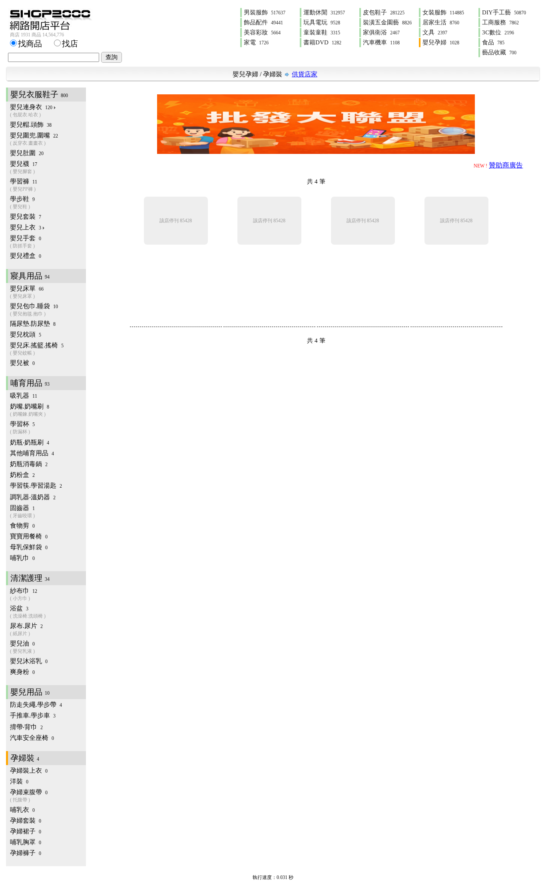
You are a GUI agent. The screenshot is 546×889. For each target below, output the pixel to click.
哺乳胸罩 (25, 842)
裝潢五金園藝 (387, 22)
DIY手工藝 (504, 12)
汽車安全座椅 (32, 737)
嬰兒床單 (27, 292)
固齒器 (22, 511)
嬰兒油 (22, 647)
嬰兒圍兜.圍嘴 (34, 139)
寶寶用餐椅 (29, 536)
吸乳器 (23, 395)
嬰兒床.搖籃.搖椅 (37, 349)
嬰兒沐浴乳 (29, 661)
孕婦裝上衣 (29, 770)
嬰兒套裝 (25, 216)
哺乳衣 (22, 809)
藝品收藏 (499, 52)
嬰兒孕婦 (440, 42)
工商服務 (500, 22)
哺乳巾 (22, 557)
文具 (434, 32)
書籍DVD (322, 42)
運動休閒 (324, 12)
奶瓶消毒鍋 (29, 463)
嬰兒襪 (23, 167)
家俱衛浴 (381, 32)
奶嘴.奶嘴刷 (29, 410)
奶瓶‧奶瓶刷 (29, 442)
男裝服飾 (264, 12)
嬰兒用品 (30, 692)
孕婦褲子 (25, 852)
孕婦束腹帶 (29, 796)
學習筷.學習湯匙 (36, 485)
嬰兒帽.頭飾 (31, 124)
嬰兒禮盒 (25, 255)
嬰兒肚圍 (27, 152)
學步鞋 (22, 202)
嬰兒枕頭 (25, 334)
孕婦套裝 (25, 820)
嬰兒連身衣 (31, 111)
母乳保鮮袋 (29, 547)
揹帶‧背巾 (26, 727)
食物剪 (22, 525)
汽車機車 (381, 42)
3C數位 (498, 32)
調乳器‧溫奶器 (33, 497)
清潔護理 (30, 578)
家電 (256, 42)
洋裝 (19, 781)
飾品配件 (263, 22)
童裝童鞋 (321, 32)
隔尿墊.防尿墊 (33, 323)
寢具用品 (30, 275)
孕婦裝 (272, 74)
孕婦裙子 (25, 831)
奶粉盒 (22, 474)
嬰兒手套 (25, 242)
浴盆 (28, 612)
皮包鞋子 (384, 12)
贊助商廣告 (506, 165)
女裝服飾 (443, 12)
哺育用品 (30, 383)
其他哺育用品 (32, 453)
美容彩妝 (262, 32)
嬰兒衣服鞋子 (39, 94)
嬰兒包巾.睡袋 (34, 310)
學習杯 (22, 428)
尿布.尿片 (26, 629)
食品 (493, 42)
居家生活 (440, 22)
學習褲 (23, 185)
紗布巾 (23, 594)
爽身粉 (22, 671)
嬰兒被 (22, 362)
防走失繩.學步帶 (36, 704)
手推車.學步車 (33, 715)
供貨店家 (304, 74)
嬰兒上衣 (25, 227)
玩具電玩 (321, 22)
